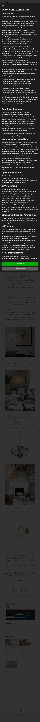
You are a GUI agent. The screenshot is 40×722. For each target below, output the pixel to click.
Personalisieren (20, 268)
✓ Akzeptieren (20, 263)
